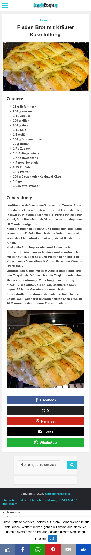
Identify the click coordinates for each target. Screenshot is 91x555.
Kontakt (22, 500)
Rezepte (45, 20)
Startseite (8, 500)
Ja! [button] (52, 538)
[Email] (68, 549)
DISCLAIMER (68, 500)
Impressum (9, 503)
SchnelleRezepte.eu (58, 493)
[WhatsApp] (38, 549)
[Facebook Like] (7, 549)
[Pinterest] (53, 549)
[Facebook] (22, 549)
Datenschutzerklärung (43, 500)
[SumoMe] (83, 549)
